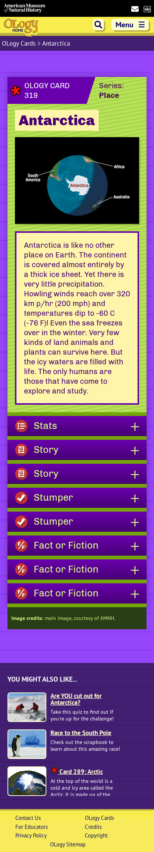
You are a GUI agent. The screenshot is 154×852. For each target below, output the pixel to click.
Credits (93, 826)
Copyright (96, 835)
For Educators (31, 826)
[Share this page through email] (135, 9)
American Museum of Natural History (24, 8)
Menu (130, 25)
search (98, 24)
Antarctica (56, 43)
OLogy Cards (19, 43)
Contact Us (28, 817)
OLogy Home (22, 27)
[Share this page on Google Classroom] (147, 8)
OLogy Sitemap (68, 844)
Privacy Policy (31, 835)
